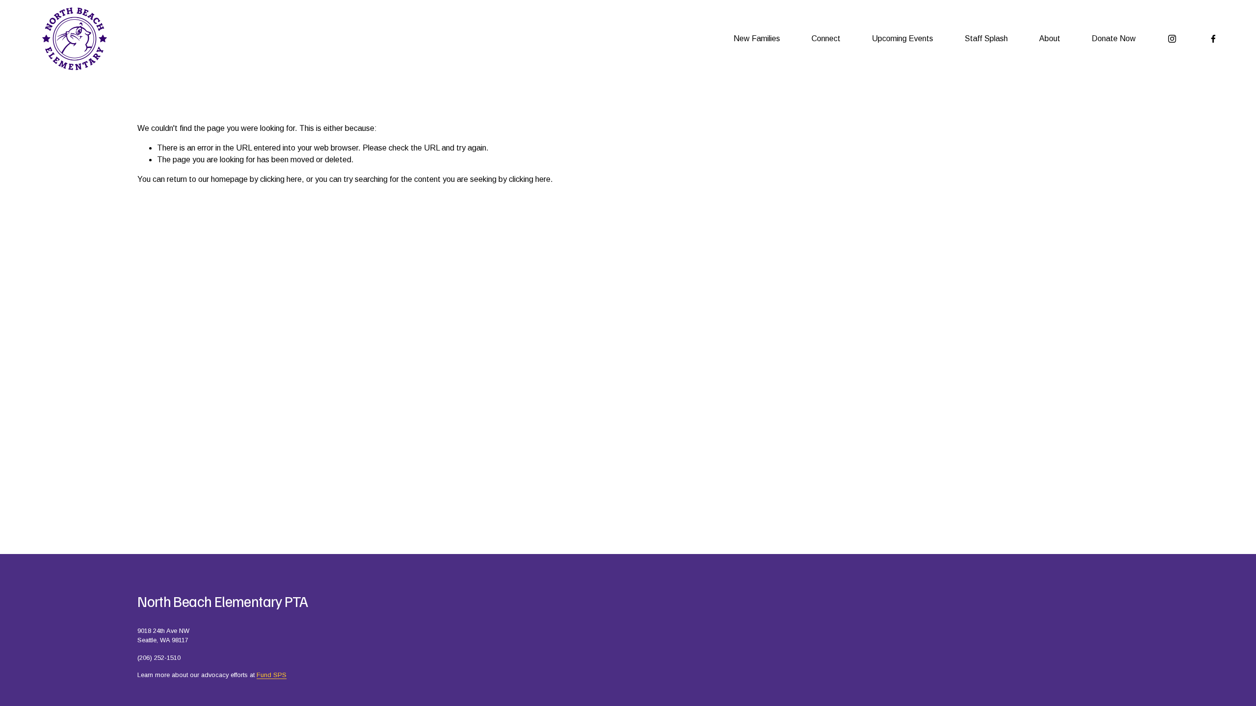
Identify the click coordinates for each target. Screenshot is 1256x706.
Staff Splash (986, 38)
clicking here (281, 179)
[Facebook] (1213, 39)
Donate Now (1114, 38)
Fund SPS (272, 675)
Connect (825, 38)
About (1049, 38)
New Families (756, 38)
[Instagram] (1172, 39)
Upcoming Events (902, 38)
